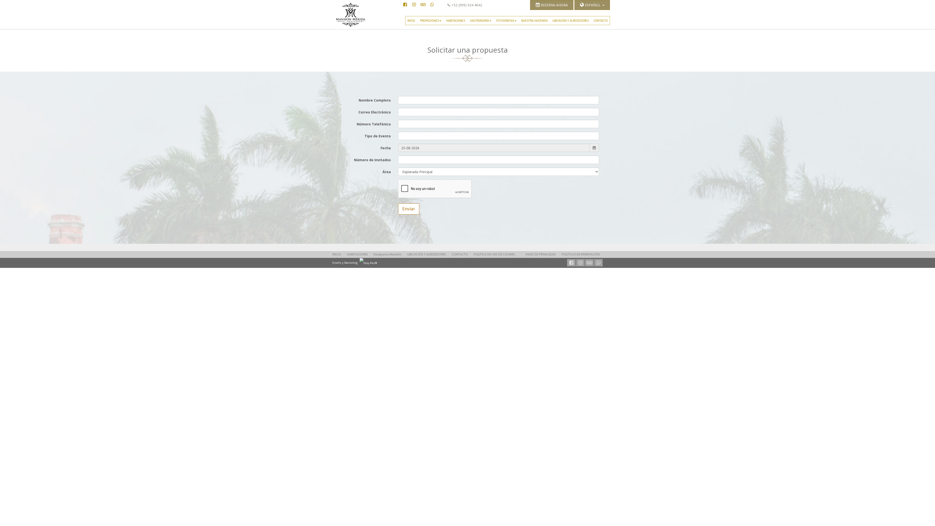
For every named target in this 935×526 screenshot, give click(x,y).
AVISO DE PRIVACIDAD (541, 254)
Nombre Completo (375, 100)
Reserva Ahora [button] (554, 5)
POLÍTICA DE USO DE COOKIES (494, 254)
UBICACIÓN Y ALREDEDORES (570, 20)
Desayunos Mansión (387, 254)
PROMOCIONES (429, 20)
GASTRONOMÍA (479, 20)
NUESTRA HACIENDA (534, 20)
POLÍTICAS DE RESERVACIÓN (581, 254)
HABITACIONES (455, 20)
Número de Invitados (372, 160)
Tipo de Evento (378, 136)
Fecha (386, 148)
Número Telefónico (374, 124)
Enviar (408, 209)
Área (387, 171)
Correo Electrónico (374, 112)
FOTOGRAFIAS (505, 20)
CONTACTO (601, 20)
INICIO (411, 20)
